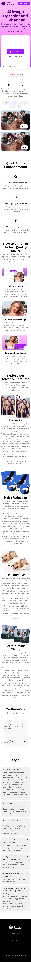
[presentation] (24, 3)
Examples (15, 933)
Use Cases (15, 940)
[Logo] (7, 3)
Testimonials (15, 944)
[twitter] (15, 952)
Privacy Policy (21, 955)
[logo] (15, 927)
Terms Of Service (10, 955)
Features (15, 937)
